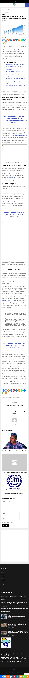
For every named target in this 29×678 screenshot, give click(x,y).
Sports (2, 578)
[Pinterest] (14, 40)
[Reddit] (8, 40)
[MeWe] (16, 40)
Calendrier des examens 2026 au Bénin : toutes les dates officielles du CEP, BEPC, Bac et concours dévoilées (14, 598)
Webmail (8, 672)
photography (9, 397)
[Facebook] (3, 40)
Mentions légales (18, 672)
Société (2, 574)
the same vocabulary (20, 333)
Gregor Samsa (12, 177)
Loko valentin (4, 596)
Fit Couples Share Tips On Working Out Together (12, 493)
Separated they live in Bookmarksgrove (13, 49)
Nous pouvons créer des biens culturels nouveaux (14, 413)
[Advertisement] (14, 545)
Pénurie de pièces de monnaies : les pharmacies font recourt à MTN (14, 405)
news (4, 397)
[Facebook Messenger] (24, 40)
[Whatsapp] (22, 40)
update (18, 397)
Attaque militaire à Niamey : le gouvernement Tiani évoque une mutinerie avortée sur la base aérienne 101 (16, 317)
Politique (3, 584)
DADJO (2, 606)
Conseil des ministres (5, 582)
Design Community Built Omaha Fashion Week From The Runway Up (14, 451)
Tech (2, 590)
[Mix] (19, 40)
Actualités (3, 572)
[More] (6, 42)
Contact (12, 672)
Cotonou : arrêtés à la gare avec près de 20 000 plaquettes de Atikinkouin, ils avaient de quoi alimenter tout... (18, 633)
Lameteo (3, 14)
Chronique (3, 580)
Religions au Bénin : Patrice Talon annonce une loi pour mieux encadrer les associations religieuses (15, 314)
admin (14, 425)
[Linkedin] (11, 40)
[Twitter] (6, 40)
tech (14, 397)
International (3, 576)
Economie (3, 586)
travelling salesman (6, 300)
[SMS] (3, 42)
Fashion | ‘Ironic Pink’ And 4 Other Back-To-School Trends (14, 472)
